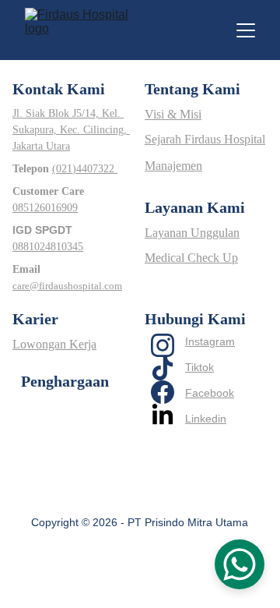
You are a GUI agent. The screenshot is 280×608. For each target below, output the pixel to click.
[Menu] (245, 30)
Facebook (209, 393)
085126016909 (45, 208)
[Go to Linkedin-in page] (163, 415)
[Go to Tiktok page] (163, 368)
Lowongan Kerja (54, 344)
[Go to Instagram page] (163, 345)
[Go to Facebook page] (163, 392)
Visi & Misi (173, 114)
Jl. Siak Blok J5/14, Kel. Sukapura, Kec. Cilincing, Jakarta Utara (71, 130)
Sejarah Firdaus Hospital (205, 139)
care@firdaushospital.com (67, 286)
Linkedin (205, 418)
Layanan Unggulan (192, 232)
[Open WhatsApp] (239, 564)
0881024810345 (47, 247)
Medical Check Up (191, 257)
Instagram (210, 341)
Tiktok (199, 367)
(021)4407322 (84, 169)
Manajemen (173, 165)
